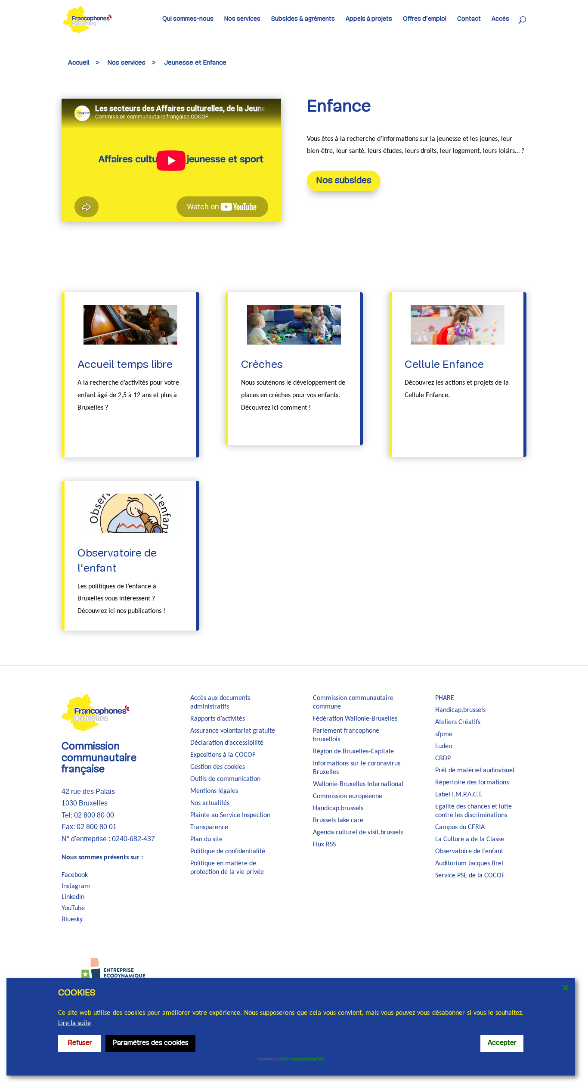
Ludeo (443, 746)
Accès (500, 19)
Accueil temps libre (125, 365)
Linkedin (73, 897)
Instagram (76, 886)
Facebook (75, 875)
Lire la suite (74, 1023)
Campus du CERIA (460, 827)
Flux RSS (324, 844)
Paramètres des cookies (150, 1043)
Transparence (209, 827)
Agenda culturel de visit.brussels (358, 832)
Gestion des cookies (217, 767)
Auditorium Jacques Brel (469, 863)
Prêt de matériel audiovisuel (474, 770)
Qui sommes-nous (188, 19)
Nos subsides (343, 180)
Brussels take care (338, 820)
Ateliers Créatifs (457, 722)
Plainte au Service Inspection (230, 815)
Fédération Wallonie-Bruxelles (355, 718)
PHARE (444, 698)
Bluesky (72, 919)
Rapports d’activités (217, 718)
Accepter (502, 1043)
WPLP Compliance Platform (302, 1059)
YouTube (73, 908)
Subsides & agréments (303, 19)
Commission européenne (347, 796)
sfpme (443, 734)
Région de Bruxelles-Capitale (353, 751)
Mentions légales (214, 791)
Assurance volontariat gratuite (232, 731)
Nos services (242, 19)
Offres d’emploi (424, 19)
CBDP (443, 758)
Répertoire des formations (472, 782)
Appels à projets (369, 19)
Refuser (80, 1043)
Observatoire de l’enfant (469, 851)
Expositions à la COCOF (222, 755)
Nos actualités (209, 803)
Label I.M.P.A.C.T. (459, 794)
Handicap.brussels (338, 808)
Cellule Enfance (444, 365)
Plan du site (206, 839)
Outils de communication (225, 779)
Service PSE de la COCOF (469, 875)
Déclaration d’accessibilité (226, 743)
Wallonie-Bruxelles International (358, 784)
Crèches (262, 365)
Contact (469, 19)
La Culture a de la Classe (469, 839)
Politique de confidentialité (227, 851)
